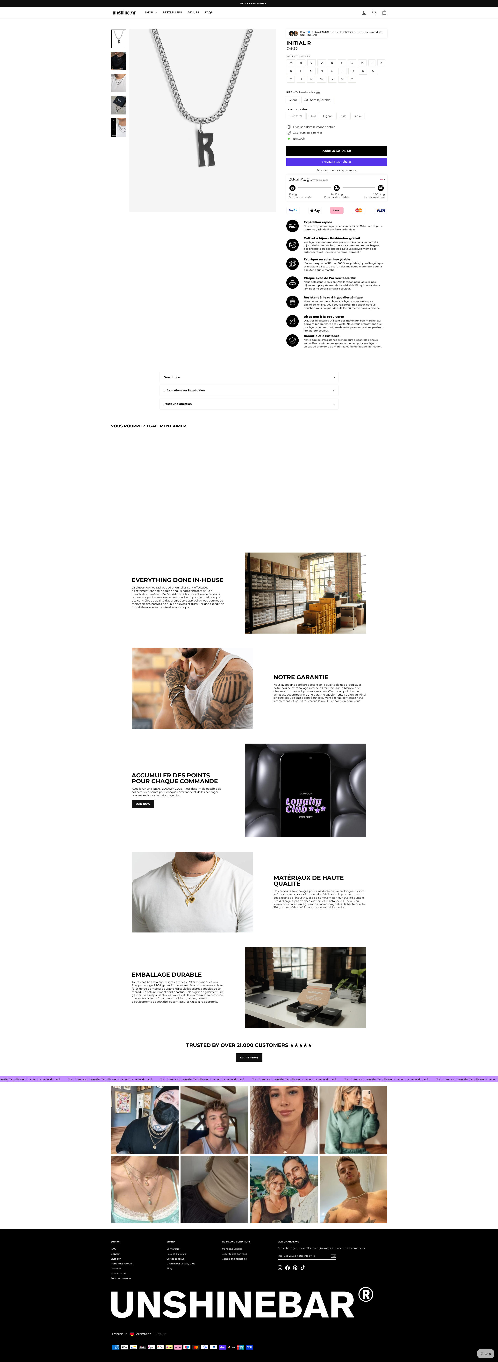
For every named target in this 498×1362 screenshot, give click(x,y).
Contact (115, 1253)
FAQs (209, 12)
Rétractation (118, 1273)
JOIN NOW (143, 803)
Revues (193, 12)
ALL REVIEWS (249, 1057)
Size (300, 92)
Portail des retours (121, 1263)
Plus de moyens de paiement (336, 170)
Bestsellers (172, 12)
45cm (293, 100)
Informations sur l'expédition (184, 390)
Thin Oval (295, 116)
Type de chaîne (297, 109)
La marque (173, 1248)
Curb (342, 116)
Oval (312, 116)
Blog (169, 1268)
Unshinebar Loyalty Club (181, 1263)
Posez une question (178, 404)
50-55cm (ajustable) (317, 100)
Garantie (116, 1268)
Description (172, 377)
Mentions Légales (232, 1248)
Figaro (327, 116)
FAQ (113, 1248)
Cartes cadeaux (175, 1258)
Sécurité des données (234, 1253)
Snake (357, 116)
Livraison (116, 1258)
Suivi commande (121, 1278)
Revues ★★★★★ (176, 1253)
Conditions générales (234, 1258)
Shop (149, 12)
